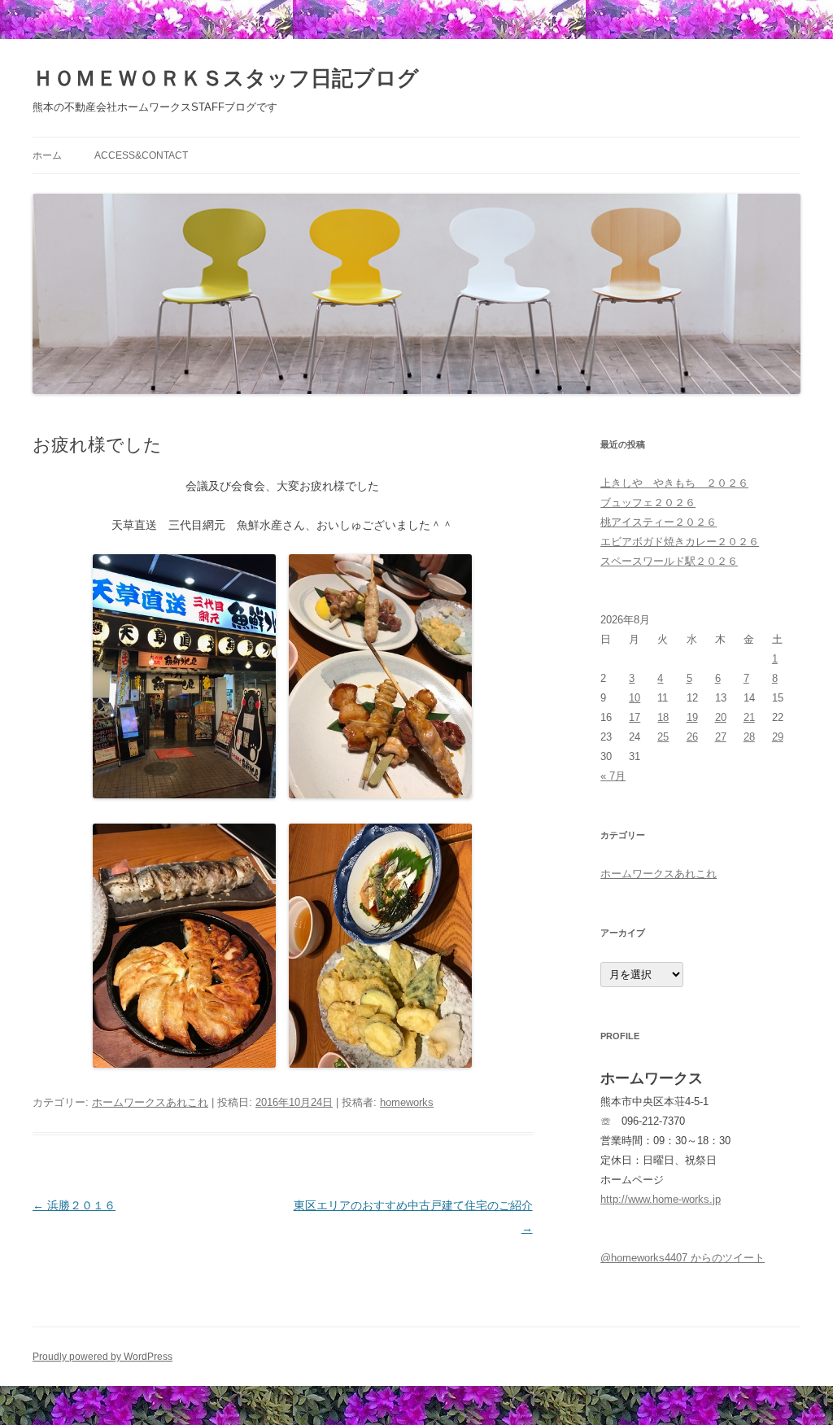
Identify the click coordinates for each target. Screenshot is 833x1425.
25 (663, 737)
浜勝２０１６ (74, 1205)
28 (749, 737)
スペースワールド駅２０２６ (669, 561)
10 (634, 698)
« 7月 (613, 776)
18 (663, 717)
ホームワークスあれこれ (150, 1102)
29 (777, 737)
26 (692, 737)
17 (634, 717)
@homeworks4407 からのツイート (682, 1258)
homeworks (407, 1102)
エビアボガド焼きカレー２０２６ (679, 541)
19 (692, 717)
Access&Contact (141, 155)
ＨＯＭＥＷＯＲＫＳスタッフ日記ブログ (226, 78)
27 (720, 737)
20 (720, 717)
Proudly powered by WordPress (102, 1356)
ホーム (47, 155)
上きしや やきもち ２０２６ (674, 483)
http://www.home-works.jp (660, 1199)
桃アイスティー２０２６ (658, 522)
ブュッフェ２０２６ (648, 502)
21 (749, 717)
